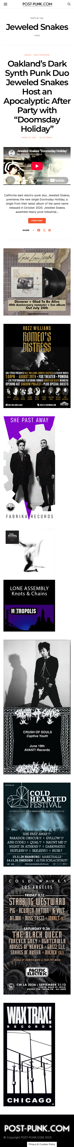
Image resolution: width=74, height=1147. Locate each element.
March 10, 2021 (29, 137)
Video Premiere (41, 55)
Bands (27, 55)
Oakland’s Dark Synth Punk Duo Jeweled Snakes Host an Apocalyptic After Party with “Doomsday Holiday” (36, 96)
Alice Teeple (45, 137)
